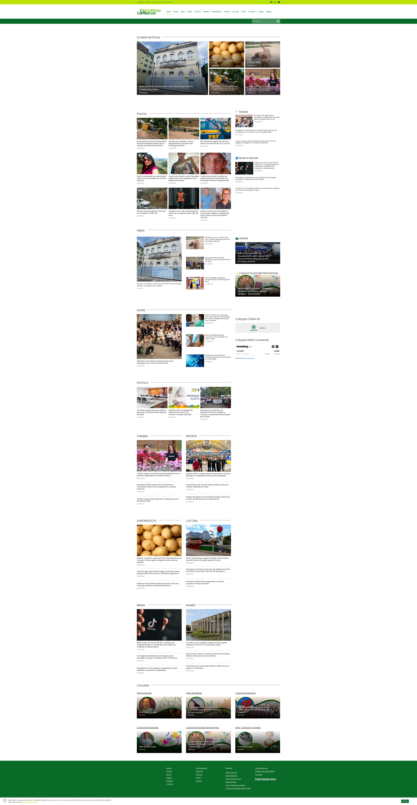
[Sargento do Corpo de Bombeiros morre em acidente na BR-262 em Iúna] (184, 205)
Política (169, 781)
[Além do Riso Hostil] (159, 742)
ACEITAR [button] (405, 801)
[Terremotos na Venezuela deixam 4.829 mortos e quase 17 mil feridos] (208, 668)
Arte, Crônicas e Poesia (235, 785)
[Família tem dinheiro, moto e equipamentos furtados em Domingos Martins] (184, 135)
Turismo (169, 784)
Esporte (199, 771)
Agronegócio (201, 768)
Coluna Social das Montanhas (237, 788)
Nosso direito (230, 782)
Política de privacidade (265, 771)
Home (168, 768)
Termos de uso (261, 768)
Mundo (199, 781)
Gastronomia (231, 772)
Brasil (198, 778)
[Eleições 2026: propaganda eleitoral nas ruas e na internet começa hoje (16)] (184, 405)
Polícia (169, 771)
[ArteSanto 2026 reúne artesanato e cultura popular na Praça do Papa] (208, 584)
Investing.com (250, 358)
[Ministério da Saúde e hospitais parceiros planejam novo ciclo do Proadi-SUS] (159, 341)
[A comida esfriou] (257, 742)
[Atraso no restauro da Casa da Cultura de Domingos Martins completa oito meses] (159, 264)
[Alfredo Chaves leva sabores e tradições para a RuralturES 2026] (159, 501)
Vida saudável (231, 775)
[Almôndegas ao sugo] (159, 707)
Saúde (169, 778)
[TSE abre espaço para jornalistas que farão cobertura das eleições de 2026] (152, 405)
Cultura (199, 774)
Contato (258, 774)
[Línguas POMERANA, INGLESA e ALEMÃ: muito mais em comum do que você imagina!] (257, 707)
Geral (168, 774)
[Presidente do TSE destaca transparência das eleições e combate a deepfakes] (159, 670)
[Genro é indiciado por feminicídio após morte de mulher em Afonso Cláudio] (152, 169)
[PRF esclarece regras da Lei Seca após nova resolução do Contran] (215, 135)
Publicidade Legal (265, 779)
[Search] (278, 21)
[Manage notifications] (5, 800)
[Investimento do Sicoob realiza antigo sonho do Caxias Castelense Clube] (208, 487)
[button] (257, 328)
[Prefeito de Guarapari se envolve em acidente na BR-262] (152, 205)
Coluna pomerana (233, 779)
